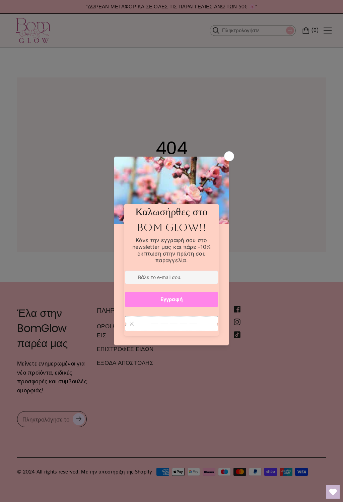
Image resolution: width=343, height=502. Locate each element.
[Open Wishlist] (333, 492)
